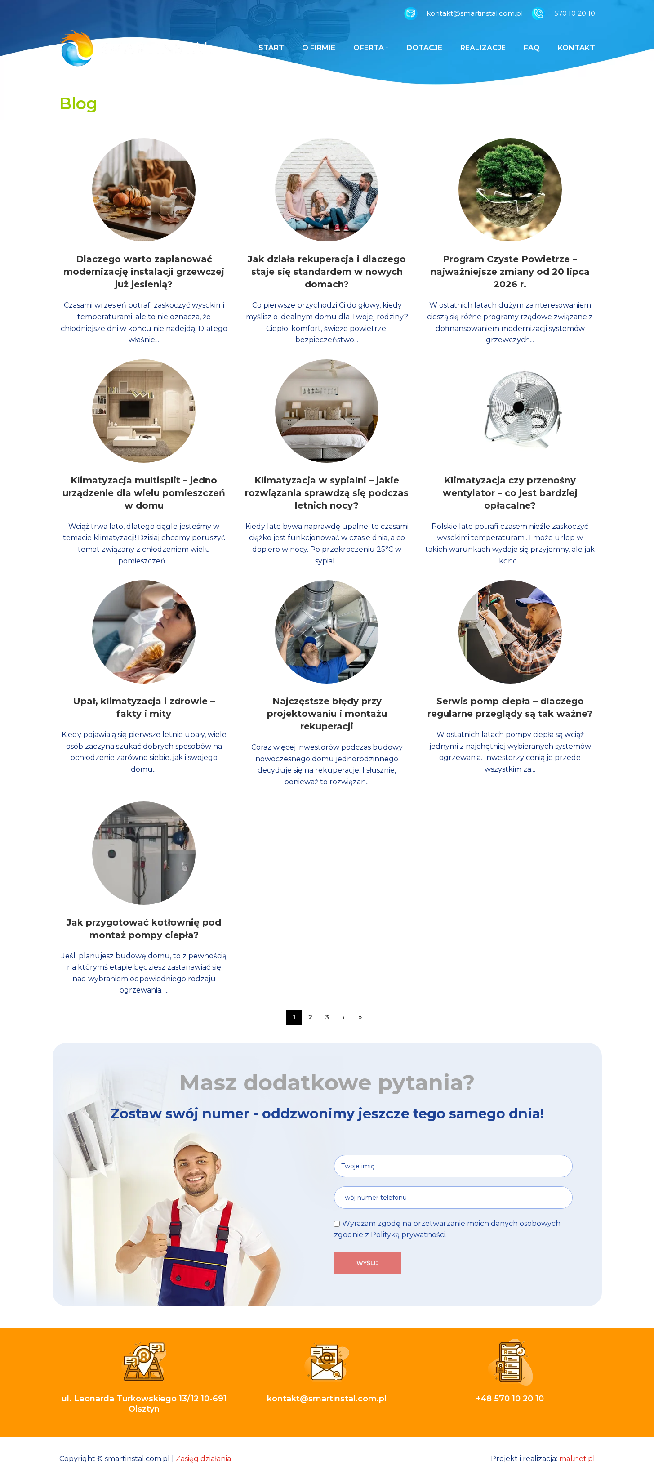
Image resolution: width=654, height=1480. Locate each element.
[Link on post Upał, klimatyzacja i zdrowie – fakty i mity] (144, 632)
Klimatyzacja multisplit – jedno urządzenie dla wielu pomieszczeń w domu (143, 493)
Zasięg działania (203, 1458)
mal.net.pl (577, 1458)
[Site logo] (136, 47)
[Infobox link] (463, 13)
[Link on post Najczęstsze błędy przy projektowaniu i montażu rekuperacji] (327, 632)
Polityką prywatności (408, 1234)
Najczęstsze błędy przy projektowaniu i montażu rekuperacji (327, 714)
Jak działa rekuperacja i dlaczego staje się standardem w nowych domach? (327, 272)
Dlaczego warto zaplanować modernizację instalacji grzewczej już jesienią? (143, 272)
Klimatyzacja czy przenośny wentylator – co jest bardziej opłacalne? (510, 493)
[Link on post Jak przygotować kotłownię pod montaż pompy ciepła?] (144, 853)
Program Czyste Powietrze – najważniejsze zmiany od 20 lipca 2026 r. (510, 272)
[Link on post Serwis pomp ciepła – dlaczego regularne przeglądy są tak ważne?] (510, 632)
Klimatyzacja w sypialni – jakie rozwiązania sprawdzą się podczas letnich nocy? (327, 493)
